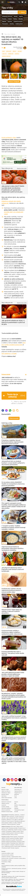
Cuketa (10, 18)
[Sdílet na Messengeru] (6, 410)
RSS (15, 803)
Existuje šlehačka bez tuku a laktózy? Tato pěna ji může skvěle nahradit (13, 653)
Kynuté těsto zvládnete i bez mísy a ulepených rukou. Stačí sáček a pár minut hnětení (13, 880)
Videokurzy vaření (6, 792)
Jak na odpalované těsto (12, 817)
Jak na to (4, 53)
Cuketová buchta (19, 844)
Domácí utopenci (15, 848)
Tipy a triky (7, 7)
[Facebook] (4, 779)
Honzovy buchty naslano (8, 855)
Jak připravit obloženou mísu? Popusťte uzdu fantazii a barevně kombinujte (13, 569)
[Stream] (19, 779)
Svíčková (4, 821)
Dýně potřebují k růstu (9, 137)
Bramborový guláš (10, 840)
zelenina (17, 53)
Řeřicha (9, 819)
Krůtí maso (13, 826)
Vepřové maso (5, 828)
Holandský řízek (14, 843)
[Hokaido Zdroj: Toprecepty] (5, 76)
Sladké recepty (16, 831)
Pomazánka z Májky (6, 861)
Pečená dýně (6, 374)
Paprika (21, 16)
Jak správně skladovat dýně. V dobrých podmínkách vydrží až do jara (13, 322)
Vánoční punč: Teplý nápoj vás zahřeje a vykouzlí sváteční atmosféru (12, 611)
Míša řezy (21, 843)
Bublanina (23, 846)
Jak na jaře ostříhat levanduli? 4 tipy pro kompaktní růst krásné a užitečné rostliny (14, 717)
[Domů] (2, 34)
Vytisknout (14, 410)
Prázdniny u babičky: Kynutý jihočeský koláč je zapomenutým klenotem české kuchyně (12, 441)
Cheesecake (19, 840)
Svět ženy (4, 796)
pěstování (8, 51)
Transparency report (19, 810)
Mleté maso (19, 826)
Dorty (12, 834)
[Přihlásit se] (26, 2)
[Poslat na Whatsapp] (10, 410)
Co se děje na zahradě (17, 819)
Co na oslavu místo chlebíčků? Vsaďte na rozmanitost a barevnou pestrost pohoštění (13, 483)
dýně (3, 51)
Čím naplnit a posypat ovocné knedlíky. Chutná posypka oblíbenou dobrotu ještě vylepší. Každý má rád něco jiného (14, 505)
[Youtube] (16, 779)
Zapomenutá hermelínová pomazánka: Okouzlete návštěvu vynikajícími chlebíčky (12, 548)
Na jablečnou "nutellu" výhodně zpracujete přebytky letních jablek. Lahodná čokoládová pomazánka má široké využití (14, 696)
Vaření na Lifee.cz (6, 791)
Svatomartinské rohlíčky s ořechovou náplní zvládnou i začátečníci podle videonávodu (12, 632)
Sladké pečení (19, 23)
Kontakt (16, 811)
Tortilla (16, 816)
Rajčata (4, 21)
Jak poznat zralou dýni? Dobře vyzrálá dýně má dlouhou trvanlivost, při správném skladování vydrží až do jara (13, 189)
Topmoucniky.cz (18, 791)
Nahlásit (16, 808)
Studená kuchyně (18, 21)
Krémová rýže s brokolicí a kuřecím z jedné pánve (14, 858)
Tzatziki (18, 824)
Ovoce (16, 834)
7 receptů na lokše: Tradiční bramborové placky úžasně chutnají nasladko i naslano (13, 527)
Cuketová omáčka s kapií (7, 853)
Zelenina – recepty (19, 814)
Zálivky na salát (12, 822)
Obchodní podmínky (6, 808)
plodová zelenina (6, 56)
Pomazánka (5, 23)
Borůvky (10, 21)
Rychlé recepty (18, 829)
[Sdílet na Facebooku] (3, 410)
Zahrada (13, 34)
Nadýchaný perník (9, 846)
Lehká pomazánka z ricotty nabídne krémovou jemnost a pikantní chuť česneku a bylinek (13, 883)
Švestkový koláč (6, 848)
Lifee (15, 797)
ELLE (15, 796)
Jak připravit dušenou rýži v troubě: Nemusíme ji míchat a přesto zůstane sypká (13, 877)
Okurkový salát (20, 841)
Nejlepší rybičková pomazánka (9, 841)
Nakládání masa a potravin (8, 816)
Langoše (12, 844)
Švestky (4, 18)
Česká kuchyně (10, 833)
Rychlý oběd (17, 846)
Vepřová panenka (11, 824)
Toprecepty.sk (17, 789)
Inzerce (16, 801)
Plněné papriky (13, 836)
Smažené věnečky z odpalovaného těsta (11, 856)
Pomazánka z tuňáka (6, 860)
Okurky (15, 18)
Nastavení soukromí (6, 801)
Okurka (16, 16)
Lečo (3, 846)
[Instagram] (12, 779)
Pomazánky (11, 814)
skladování (10, 53)
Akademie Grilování (7, 16)
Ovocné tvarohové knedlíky (12, 838)
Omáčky (12, 23)
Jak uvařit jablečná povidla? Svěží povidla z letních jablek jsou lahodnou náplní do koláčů (13, 674)
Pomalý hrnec (21, 828)
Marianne (16, 794)
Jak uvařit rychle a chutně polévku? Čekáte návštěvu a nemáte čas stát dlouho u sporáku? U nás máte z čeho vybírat (14, 760)
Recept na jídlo (5, 789)
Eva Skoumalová (17, 47)
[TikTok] (23, 779)
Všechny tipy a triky (21, 168)
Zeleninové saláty (19, 833)
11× (3, 48)
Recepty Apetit (5, 794)
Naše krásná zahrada (7, 797)
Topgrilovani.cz (18, 792)
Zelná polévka (5, 822)
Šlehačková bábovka (19, 821)
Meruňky (21, 18)
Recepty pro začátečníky (7, 829)
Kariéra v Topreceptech (20, 805)
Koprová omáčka (5, 843)
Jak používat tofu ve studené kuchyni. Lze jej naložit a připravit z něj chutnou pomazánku (13, 462)
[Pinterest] (8, 779)
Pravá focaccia (10, 821)
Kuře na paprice (5, 844)
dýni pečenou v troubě (9, 353)
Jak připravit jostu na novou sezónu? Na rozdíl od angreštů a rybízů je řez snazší (14, 738)
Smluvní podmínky (6, 810)
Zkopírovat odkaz (17, 410)
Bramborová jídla (13, 828)
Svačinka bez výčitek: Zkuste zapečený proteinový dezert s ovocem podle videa (12, 590)
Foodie (16, 806)
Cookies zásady (5, 806)
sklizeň (14, 51)
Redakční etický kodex (7, 811)
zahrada (19, 51)
